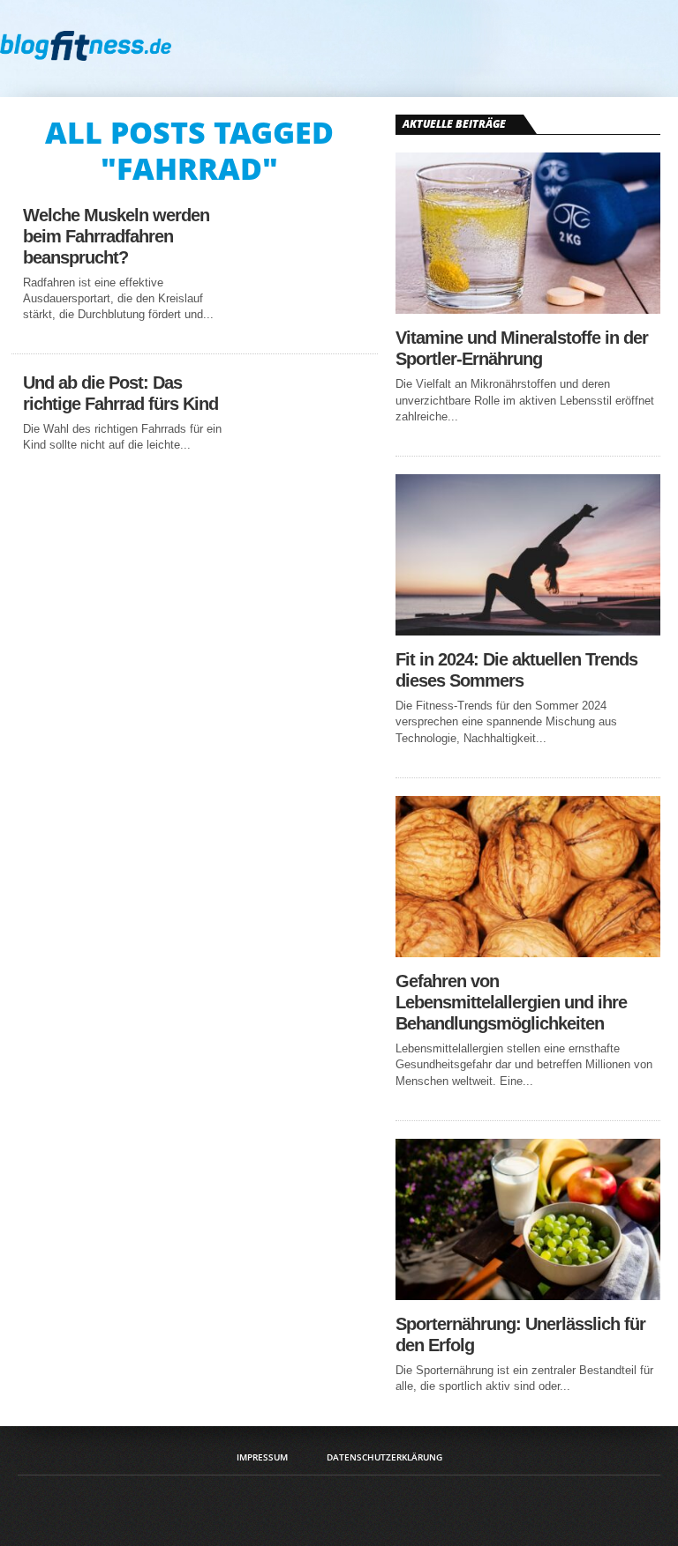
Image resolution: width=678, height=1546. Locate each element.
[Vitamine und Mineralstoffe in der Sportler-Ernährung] (528, 308)
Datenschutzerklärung (384, 1457)
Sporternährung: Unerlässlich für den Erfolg (520, 1334)
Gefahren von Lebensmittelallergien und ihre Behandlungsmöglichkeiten (511, 1002)
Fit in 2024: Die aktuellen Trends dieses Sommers (516, 670)
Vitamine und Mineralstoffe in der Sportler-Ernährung (522, 348)
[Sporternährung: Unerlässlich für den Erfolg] (528, 1295)
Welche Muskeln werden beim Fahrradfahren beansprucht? (116, 236)
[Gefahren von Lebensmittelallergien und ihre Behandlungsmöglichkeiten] (528, 952)
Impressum (262, 1457)
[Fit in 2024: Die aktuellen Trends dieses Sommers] (528, 630)
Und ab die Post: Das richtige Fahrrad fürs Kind (120, 393)
